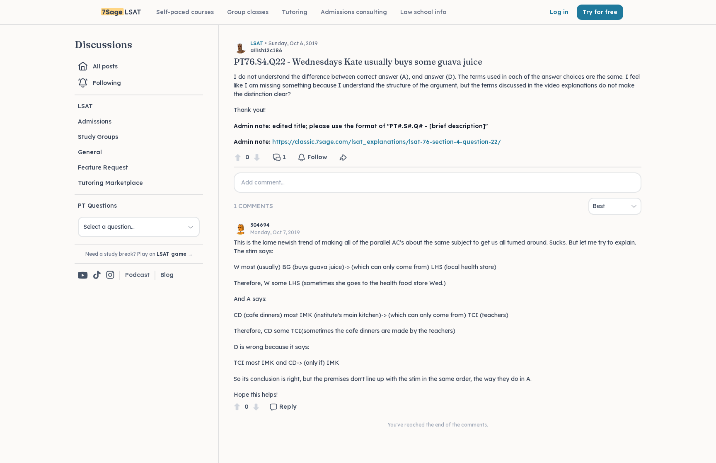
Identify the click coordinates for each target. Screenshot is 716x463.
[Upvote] (237, 157)
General (90, 152)
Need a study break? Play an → (139, 254)
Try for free (600, 12)
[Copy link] (343, 157)
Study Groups (98, 137)
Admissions (94, 121)
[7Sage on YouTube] (83, 275)
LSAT (85, 106)
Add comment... (263, 182)
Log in (559, 12)
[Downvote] (256, 157)
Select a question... (109, 226)
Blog (167, 275)
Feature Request (103, 167)
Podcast (137, 275)
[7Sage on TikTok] (97, 275)
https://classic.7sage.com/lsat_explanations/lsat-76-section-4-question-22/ (386, 141)
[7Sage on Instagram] (110, 275)
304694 (260, 225)
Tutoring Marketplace (110, 183)
